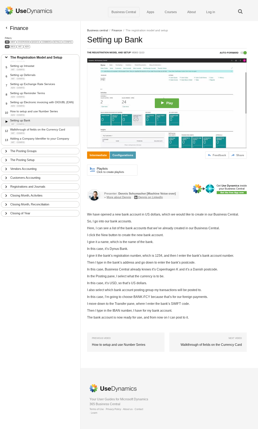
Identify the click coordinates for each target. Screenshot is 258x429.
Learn (94, 412)
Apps (150, 12)
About (191, 12)
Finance (117, 30)
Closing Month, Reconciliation (29, 204)
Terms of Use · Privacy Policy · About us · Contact (116, 409)
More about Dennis (119, 197)
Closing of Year (20, 213)
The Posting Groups (23, 151)
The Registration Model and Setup (36, 57)
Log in (210, 12)
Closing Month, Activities (26, 195)
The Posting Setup (22, 160)
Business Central (123, 12)
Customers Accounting (25, 177)
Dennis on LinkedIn (150, 197)
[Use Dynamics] (28, 10)
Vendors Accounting (23, 168)
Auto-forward (229, 53)
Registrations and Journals (27, 186)
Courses (171, 12)
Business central (97, 30)
